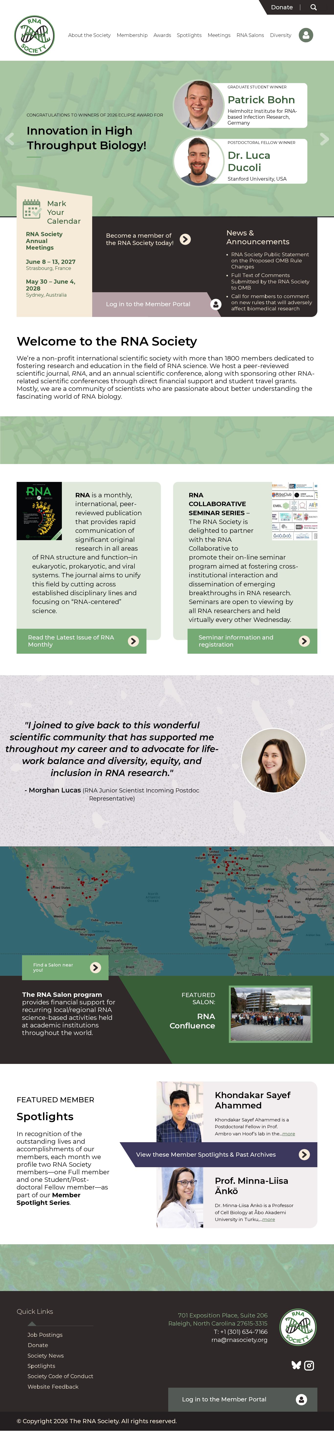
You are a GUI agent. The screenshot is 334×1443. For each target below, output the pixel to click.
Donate (282, 7)
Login (302, 35)
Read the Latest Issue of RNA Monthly (71, 641)
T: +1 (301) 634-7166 (240, 1331)
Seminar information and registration (236, 641)
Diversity (280, 35)
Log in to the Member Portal (148, 304)
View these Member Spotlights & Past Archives (206, 1154)
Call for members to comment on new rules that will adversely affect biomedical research (271, 302)
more (288, 1134)
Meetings (219, 35)
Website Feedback (53, 1387)
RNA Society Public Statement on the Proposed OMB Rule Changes (270, 260)
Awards (162, 35)
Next (321, 138)
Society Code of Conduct (60, 1376)
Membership (132, 35)
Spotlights (189, 35)
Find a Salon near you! (53, 967)
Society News (46, 1355)
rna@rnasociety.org (239, 1339)
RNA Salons (250, 35)
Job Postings (45, 1335)
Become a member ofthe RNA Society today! (140, 239)
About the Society (89, 35)
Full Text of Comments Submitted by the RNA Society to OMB (270, 281)
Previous (13, 138)
